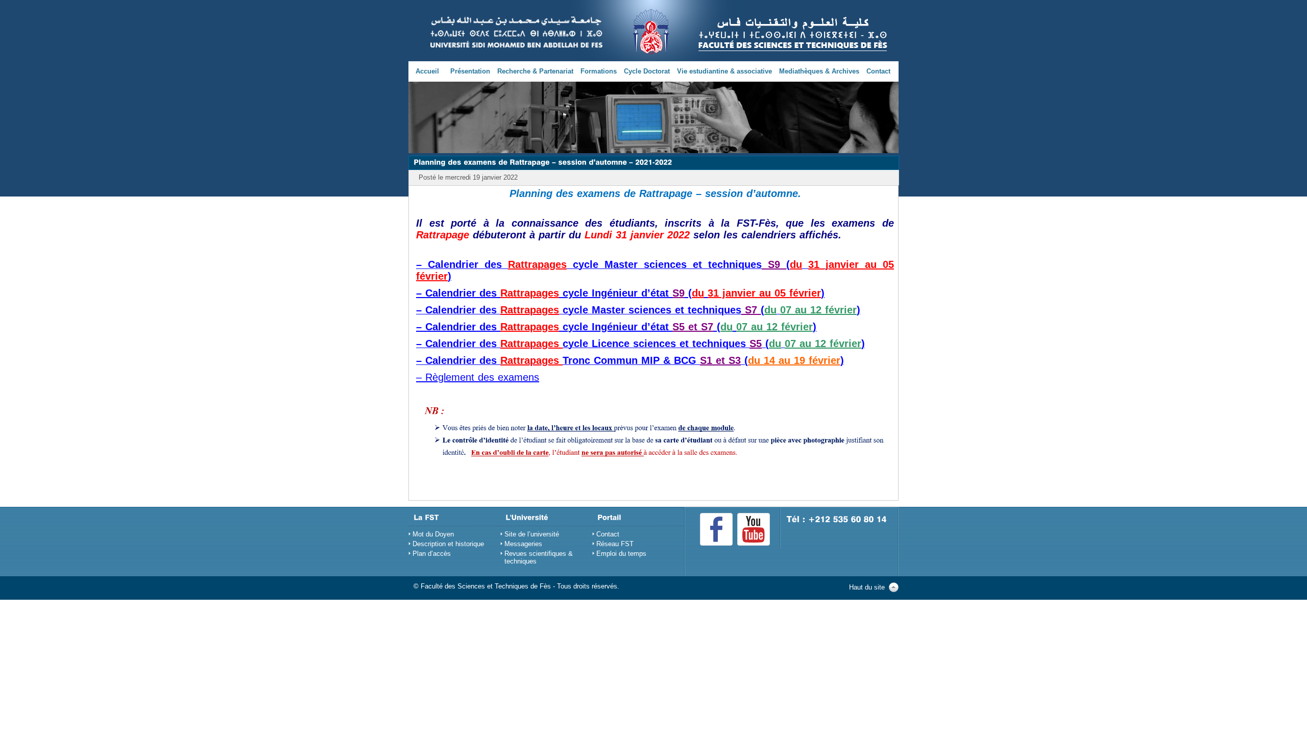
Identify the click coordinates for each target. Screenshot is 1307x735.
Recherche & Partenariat (535, 71)
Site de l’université (531, 534)
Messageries (523, 544)
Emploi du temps (621, 553)
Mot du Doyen (433, 534)
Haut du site (867, 587)
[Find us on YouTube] (753, 529)
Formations (598, 71)
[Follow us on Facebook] (716, 529)
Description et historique (448, 544)
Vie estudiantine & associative (724, 71)
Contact (878, 71)
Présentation (470, 71)
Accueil (427, 71)
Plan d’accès (432, 553)
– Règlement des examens (477, 377)
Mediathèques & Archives (819, 71)
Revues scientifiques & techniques (538, 557)
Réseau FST (615, 544)
